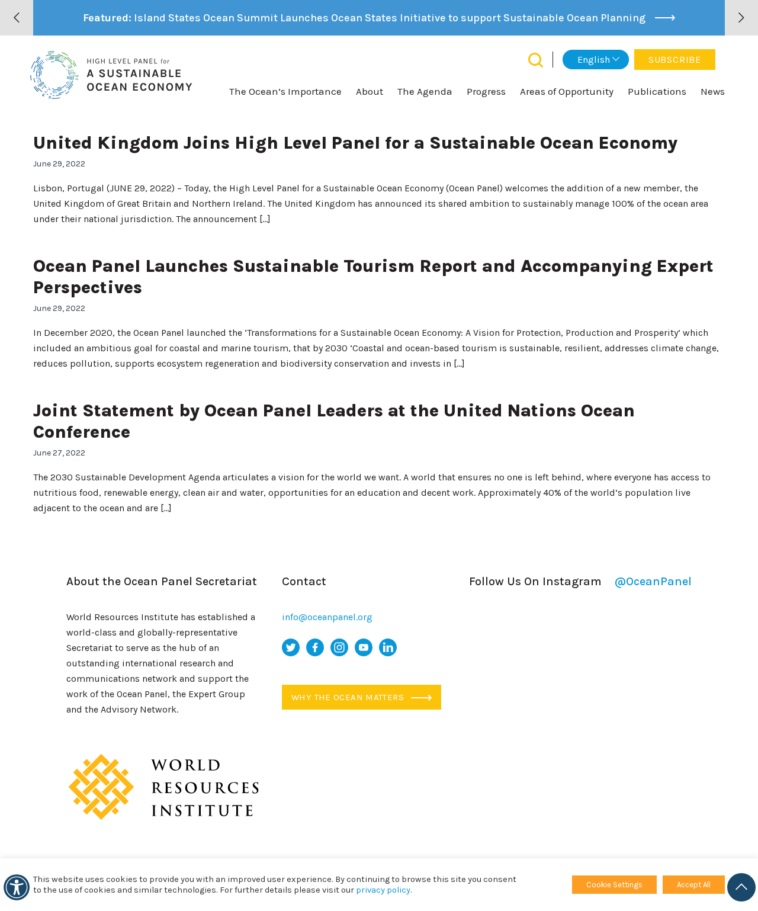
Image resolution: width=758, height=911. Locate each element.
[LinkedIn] (388, 647)
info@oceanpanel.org (327, 617)
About (369, 91)
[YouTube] (363, 647)
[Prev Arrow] (16, 18)
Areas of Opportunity (567, 91)
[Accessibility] (16, 887)
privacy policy (383, 890)
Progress (486, 91)
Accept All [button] (694, 884)
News (713, 91)
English (593, 59)
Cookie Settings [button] (614, 884)
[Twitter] (291, 647)
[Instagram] (339, 647)
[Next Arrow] (741, 18)
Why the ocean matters (348, 697)
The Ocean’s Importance (285, 91)
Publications (657, 91)
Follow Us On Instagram (580, 581)
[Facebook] (315, 647)
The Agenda (424, 91)
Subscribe (674, 59)
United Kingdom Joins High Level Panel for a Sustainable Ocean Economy (355, 142)
